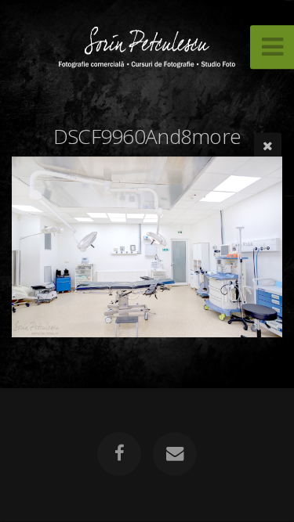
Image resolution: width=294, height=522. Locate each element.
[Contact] (175, 454)
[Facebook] (119, 454)
